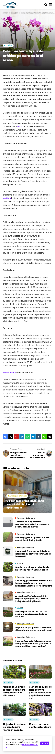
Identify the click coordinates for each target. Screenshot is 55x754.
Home (5, 13)
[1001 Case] (10, 4)
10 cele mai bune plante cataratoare (40, 725)
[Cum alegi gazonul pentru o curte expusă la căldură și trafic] (8, 537)
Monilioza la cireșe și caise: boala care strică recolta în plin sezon (32, 568)
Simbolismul (9, 372)
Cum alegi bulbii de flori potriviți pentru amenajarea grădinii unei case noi (31, 614)
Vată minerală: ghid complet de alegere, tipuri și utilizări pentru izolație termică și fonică (31, 599)
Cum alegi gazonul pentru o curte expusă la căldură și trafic (32, 539)
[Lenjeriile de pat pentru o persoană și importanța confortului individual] (8, 627)
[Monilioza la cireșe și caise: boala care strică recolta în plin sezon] (8, 567)
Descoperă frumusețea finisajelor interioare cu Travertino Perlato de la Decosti (33, 554)
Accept (45, 743)
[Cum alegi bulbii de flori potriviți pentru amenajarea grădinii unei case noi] (8, 612)
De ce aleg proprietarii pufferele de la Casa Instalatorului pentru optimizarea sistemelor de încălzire (33, 583)
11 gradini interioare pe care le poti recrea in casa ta (14, 727)
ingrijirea (7, 198)
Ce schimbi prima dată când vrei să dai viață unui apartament (25, 504)
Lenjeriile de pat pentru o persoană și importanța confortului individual (33, 628)
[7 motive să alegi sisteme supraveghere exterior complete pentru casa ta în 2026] (8, 522)
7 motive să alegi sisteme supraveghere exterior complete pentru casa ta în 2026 (32, 524)
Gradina (14, 13)
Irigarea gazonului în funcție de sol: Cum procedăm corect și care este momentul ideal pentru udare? (33, 643)
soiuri (19, 126)
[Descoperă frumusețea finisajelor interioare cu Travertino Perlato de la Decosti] (8, 551)
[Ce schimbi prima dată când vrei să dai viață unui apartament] (27, 491)
